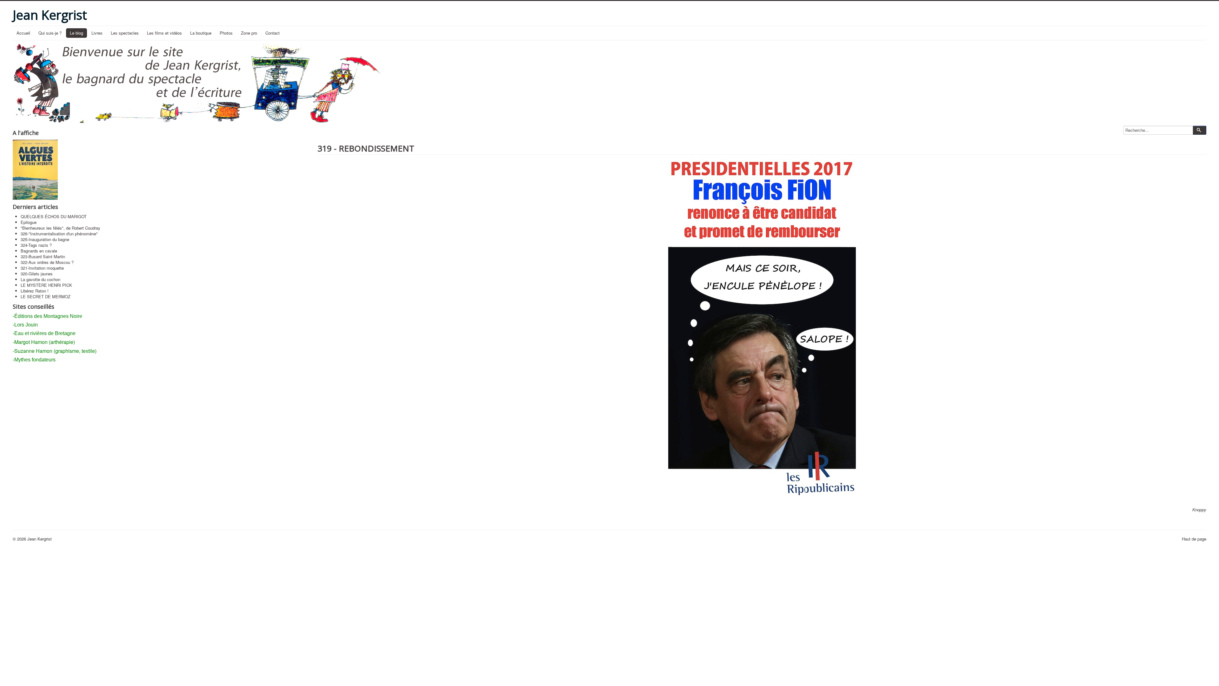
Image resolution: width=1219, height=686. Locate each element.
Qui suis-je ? (50, 33)
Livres (97, 33)
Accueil (23, 33)
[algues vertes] (35, 169)
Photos (226, 33)
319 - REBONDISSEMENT (365, 148)
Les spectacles (125, 33)
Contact (272, 33)
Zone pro (249, 33)
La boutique (200, 33)
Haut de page (1194, 539)
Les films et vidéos (164, 33)
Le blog (76, 33)
